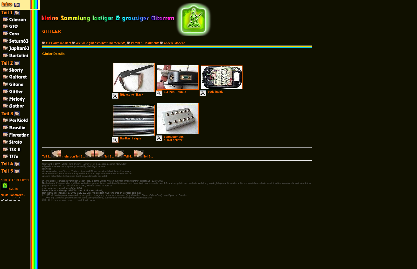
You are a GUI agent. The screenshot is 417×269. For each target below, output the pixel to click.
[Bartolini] (20, 58)
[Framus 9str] (20, 101)
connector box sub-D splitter (173, 138)
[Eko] (20, 137)
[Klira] (20, 130)
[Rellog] (20, 87)
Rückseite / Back (130, 94)
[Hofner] (20, 72)
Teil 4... (128, 156)
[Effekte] (20, 166)
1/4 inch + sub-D (174, 92)
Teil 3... (109, 156)
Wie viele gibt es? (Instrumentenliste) (101, 43)
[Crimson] (20, 22)
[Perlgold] (20, 123)
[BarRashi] (20, 94)
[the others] (20, 173)
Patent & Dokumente (145, 43)
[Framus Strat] (20, 145)
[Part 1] (20, 15)
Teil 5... (148, 156)
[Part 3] (20, 116)
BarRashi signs (129, 138)
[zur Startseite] (108, 21)
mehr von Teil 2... (73, 156)
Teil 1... (46, 156)
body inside (214, 91)
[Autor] (20, 109)
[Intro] (20, 7)
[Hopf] (20, 44)
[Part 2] (20, 65)
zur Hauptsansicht (58, 43)
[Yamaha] (20, 29)
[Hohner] (20, 80)
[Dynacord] (20, 36)
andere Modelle (174, 43)
